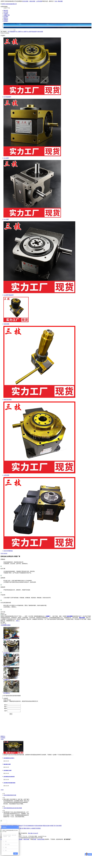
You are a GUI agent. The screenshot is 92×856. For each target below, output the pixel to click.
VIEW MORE (4, 553)
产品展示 (5, 13)
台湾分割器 (39, 1)
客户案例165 (6, 679)
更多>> (18, 620)
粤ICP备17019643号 (33, 833)
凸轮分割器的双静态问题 (9, 795)
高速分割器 (82, 617)
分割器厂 (48, 616)
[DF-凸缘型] (47, 127)
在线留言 (5, 19)
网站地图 (60, 1)
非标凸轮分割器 (7, 399)
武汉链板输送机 (30, 825)
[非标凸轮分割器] (47, 362)
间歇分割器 (32, 1)
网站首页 (5, 10)
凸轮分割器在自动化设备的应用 (9, 776)
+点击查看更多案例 (5, 625)
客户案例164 (6, 693)
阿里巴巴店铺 (46, 825)
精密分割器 (26, 839)
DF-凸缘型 (18, 31)
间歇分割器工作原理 (7, 764)
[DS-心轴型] (47, 189)
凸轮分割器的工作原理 (7, 770)
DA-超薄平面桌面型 (32, 31)
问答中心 (3, 788)
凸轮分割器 (25, 1)
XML (56, 1)
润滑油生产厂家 (22, 825)
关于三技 (5, 12)
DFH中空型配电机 (8, 550)
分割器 (34, 839)
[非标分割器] (47, 309)
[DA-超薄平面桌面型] (47, 257)
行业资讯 (3, 737)
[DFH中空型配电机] (47, 513)
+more (2, 739)
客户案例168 (6, 639)
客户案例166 (6, 666)
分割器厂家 (52, 825)
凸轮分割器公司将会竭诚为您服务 (9, 782)
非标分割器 (40, 31)
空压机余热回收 (38, 825)
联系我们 (5, 21)
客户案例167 (6, 653)
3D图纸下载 (6, 15)
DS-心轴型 (24, 31)
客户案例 (5, 16)
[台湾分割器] (47, 437)
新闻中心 (5, 18)
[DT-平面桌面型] (47, 66)
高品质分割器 (40, 839)
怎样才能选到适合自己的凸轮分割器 (12, 808)
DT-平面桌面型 (11, 31)
